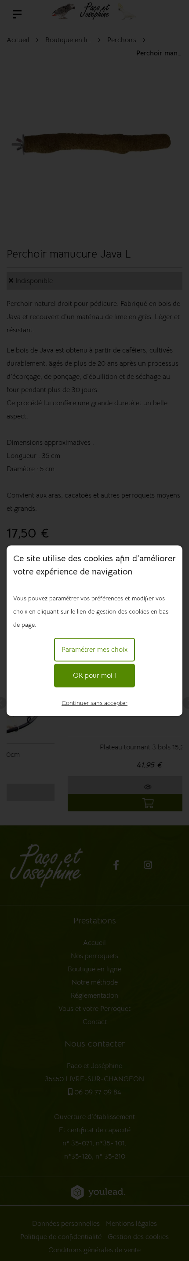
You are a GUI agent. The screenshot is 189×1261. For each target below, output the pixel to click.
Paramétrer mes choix (94, 649)
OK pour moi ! (94, 675)
